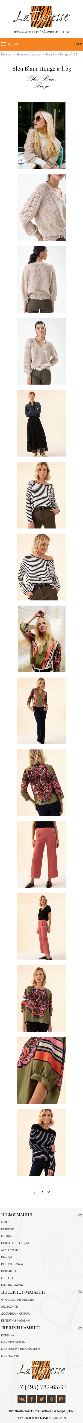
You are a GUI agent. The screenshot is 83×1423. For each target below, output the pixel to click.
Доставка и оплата (15, 1314)
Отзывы (7, 1278)
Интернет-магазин (14, 1264)
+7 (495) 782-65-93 (41, 1387)
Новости (7, 1229)
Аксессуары (9, 1250)
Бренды (6, 1236)
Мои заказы (10, 1356)
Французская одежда (17, 1300)
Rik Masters (43, 1418)
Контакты (8, 1271)
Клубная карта (12, 1285)
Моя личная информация (20, 1349)
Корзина (7, 1335)
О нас (5, 1222)
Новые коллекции (15, 1243)
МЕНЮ (13, 44)
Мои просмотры (13, 1342)
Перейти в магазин (15, 1321)
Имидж (6, 1257)
